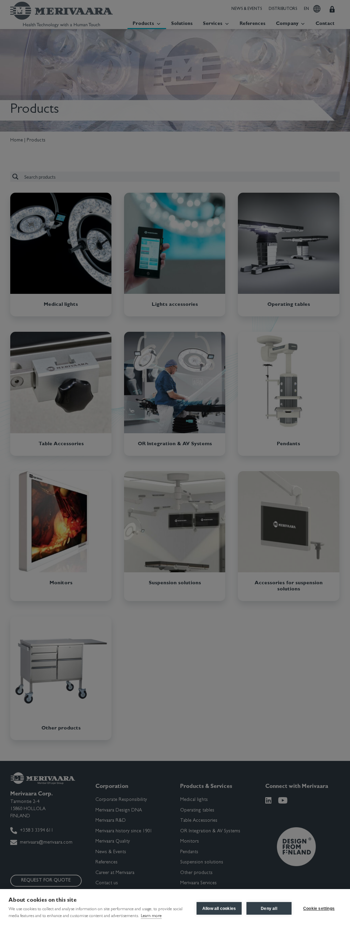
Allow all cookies (219, 908)
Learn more (151, 916)
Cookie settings (319, 908)
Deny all (269, 908)
